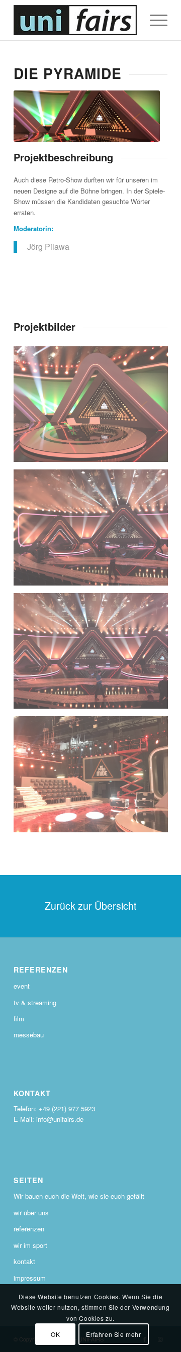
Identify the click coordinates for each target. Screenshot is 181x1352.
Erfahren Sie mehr (113, 1334)
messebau (29, 1034)
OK (55, 1334)
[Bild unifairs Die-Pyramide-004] (94, 777)
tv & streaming (35, 1002)
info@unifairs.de (59, 1119)
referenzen (29, 1228)
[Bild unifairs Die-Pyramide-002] (94, 531)
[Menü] (153, 20)
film (19, 1018)
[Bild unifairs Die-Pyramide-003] (94, 407)
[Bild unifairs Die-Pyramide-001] (94, 654)
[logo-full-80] (75, 20)
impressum (30, 1278)
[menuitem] (153, 20)
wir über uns (31, 1212)
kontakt (24, 1261)
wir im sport (30, 1245)
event (22, 986)
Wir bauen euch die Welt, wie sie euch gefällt (79, 1196)
